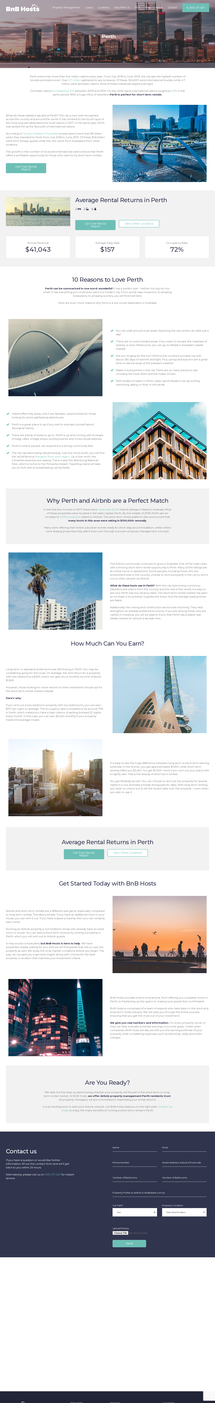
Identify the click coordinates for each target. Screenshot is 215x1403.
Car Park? (118, 1205)
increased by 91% (63, 90)
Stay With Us (122, 7)
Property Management (66, 7)
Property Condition (172, 1205)
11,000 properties (70, 516)
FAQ (137, 7)
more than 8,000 (108, 509)
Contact (172, 7)
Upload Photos (121, 1228)
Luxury (89, 7)
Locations (103, 7)
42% (174, 90)
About (159, 7)
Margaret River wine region (52, 456)
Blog (147, 7)
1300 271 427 (197, 7)
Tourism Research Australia (40, 133)
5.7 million (75, 80)
